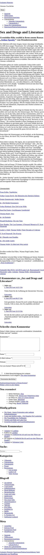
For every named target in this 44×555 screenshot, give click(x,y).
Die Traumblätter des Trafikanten (15, 418)
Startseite (7, 14)
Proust (6, 466)
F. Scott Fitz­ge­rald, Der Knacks (10, 233)
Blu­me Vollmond (22, 403)
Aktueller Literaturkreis (16, 21)
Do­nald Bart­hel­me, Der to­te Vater (11, 221)
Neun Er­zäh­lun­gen (7, 263)
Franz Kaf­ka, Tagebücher (8, 192)
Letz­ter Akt (24, 401)
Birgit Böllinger (9, 490)
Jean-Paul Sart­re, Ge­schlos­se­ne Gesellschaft (15, 210)
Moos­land (21, 399)
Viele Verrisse (13, 474)
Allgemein (7, 460)
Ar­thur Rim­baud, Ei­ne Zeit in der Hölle (13, 206)
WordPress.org (9, 531)
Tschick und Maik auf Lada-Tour (15, 420)
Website (2, 362)
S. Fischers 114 (9, 515)
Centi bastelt (8, 486)
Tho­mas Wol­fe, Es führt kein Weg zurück (14, 244)
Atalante (3, 270)
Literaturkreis (8, 462)
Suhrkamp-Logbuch (11, 517)
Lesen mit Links (9, 494)
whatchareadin (9, 484)
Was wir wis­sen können (26, 397)
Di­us (22, 394)
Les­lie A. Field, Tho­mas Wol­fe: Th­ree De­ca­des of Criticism (20, 230)
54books (7, 505)
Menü (2, 10)
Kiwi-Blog (8, 507)
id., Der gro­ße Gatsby (7, 241)
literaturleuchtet (9, 492)
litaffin (6, 511)
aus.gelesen (8, 483)
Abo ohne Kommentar (27, 375)
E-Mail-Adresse (6, 358)
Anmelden (7, 526)
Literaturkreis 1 (14, 23)
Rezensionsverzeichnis (12, 17)
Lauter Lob (25, 270)
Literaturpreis (8, 464)
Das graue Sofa (9, 500)
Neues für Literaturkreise (12, 25)
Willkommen (8, 15)
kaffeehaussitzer (9, 488)
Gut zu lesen (13, 470)
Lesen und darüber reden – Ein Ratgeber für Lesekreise (23, 416)
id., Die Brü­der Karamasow (9, 203)
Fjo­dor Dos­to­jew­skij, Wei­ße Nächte (12, 199)
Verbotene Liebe (17, 442)
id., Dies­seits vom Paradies (9, 237)
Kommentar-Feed (10, 530)
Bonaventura (8, 498)
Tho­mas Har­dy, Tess (7, 214)
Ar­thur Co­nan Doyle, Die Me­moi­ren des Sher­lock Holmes (19, 196)
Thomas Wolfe (24, 272)
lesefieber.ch (8, 509)
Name (2, 354)
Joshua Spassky (8, 40)
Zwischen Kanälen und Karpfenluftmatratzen (19, 422)
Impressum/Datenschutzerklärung (15, 27)
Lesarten (7, 503)
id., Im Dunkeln (5, 217)
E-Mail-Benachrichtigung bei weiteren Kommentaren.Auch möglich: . (18, 374)
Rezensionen (34, 270)
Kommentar (4, 337)
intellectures (8, 496)
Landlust (15, 431)
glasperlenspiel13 (10, 502)
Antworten (8, 294)
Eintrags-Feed (9, 528)
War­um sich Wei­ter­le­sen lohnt (29, 396)
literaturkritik (8, 513)
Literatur (15, 272)
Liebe (9, 272)
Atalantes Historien (6, 2)
